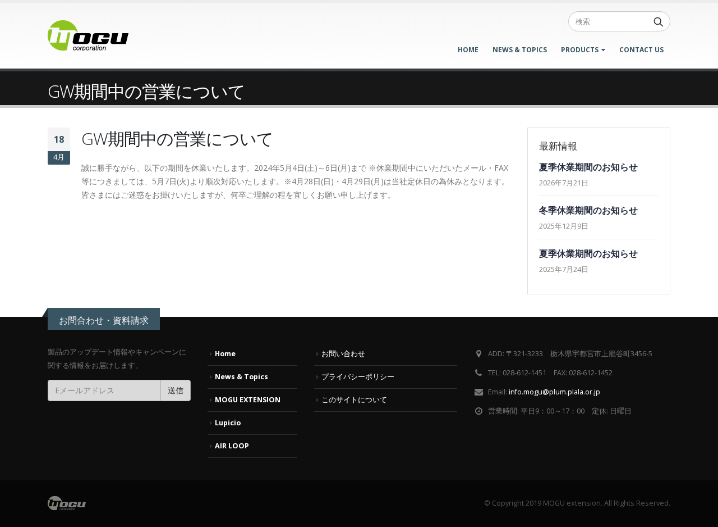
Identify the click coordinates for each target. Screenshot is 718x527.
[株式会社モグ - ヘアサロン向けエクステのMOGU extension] (88, 36)
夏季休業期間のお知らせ (588, 167)
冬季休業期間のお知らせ (588, 210)
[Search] (658, 21)
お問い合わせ (343, 353)
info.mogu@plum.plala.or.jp (554, 392)
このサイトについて (354, 400)
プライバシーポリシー (357, 376)
